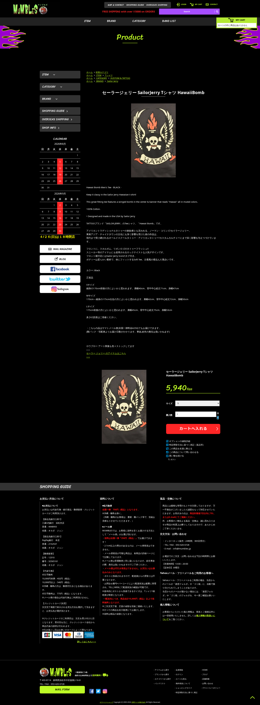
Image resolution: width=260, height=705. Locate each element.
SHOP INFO (49, 127)
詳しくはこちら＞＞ (86, 641)
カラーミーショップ (106, 702)
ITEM (87, 21)
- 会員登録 (179, 670)
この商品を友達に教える (180, 448)
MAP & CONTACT (116, 5)
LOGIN (183, 4)
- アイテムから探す (161, 670)
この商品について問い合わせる (184, 452)
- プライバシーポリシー (210, 688)
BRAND (111, 21)
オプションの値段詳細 (179, 441)
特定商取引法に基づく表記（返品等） (187, 444)
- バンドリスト (160, 683)
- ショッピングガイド (183, 688)
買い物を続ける (176, 455)
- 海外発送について (182, 683)
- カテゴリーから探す (162, 679)
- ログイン (179, 674)
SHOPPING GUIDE (135, 5)
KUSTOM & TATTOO (120, 78)
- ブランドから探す (161, 674)
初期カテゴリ (102, 72)
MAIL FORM (62, 689)
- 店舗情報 (205, 679)
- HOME (204, 670)
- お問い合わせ (207, 683)
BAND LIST (169, 21)
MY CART (198, 4)
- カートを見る (181, 679)
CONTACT (214, 4)
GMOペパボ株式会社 (139, 702)
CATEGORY (139, 21)
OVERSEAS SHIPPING (156, 5)
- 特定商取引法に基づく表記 (186, 692)
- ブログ (204, 674)
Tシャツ (108, 75)
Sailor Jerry (112, 81)
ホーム (89, 72)
